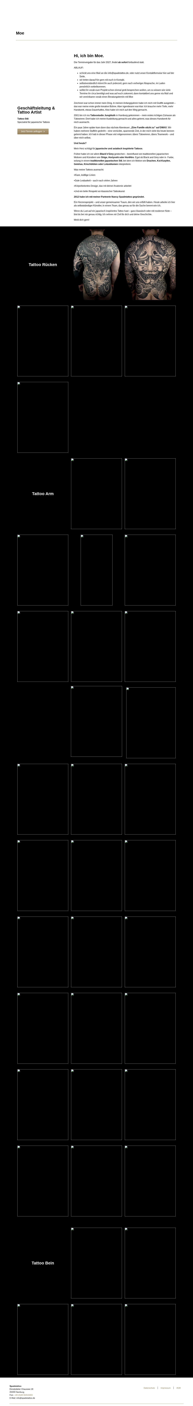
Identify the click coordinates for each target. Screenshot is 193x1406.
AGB (178, 1388)
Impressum (166, 1388)
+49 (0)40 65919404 (23, 1395)
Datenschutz (149, 1388)
